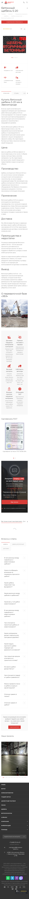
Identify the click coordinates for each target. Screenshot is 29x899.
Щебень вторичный (18, 544)
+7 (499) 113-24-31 (14, 488)
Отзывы (16, 93)
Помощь (4, 829)
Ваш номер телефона (9, 495)
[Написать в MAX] (21, 878)
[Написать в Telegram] (12, 878)
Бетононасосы (6, 813)
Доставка (6, 548)
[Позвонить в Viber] (17, 878)
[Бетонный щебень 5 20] (14, 44)
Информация (6, 825)
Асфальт (4, 817)
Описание (6, 93)
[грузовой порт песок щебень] (14, 313)
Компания (5, 821)
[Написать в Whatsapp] (8, 878)
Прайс (3, 784)
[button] (12, 57)
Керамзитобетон (7, 792)
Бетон (3, 788)
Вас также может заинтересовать (11, 521)
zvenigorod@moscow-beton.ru (15, 848)
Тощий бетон (6, 797)
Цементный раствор (8, 801)
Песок (3, 805)
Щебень (5, 544)
